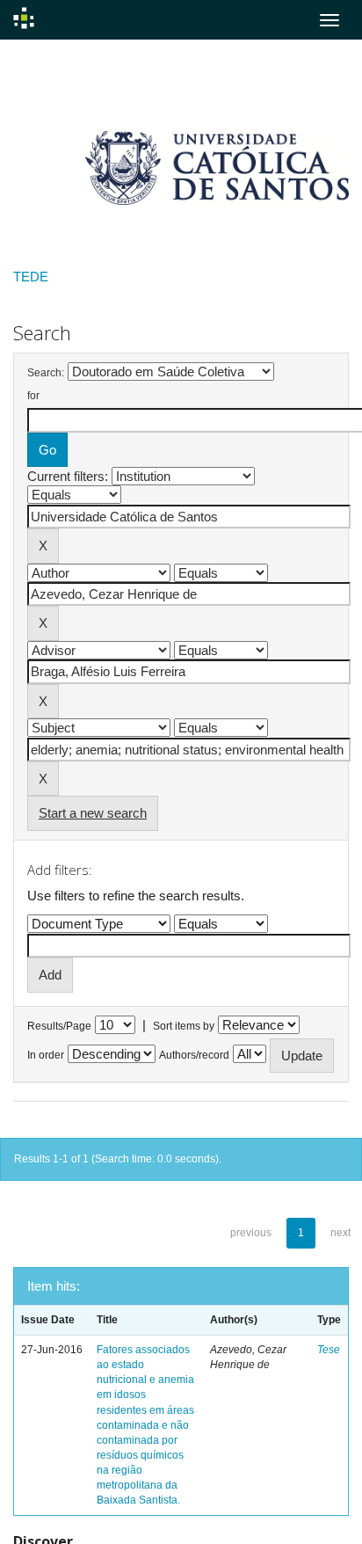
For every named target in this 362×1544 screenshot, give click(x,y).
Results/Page (59, 1026)
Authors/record (194, 1055)
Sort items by (183, 1026)
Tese (328, 1350)
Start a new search (93, 812)
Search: (45, 373)
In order (45, 1055)
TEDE (30, 276)
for (33, 396)
